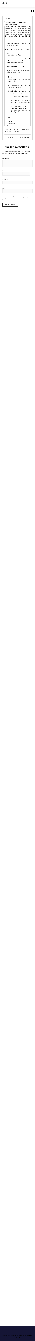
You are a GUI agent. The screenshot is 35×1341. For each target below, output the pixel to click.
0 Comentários (24, 137)
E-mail (5, 179)
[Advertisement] (17, 226)
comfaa (10, 137)
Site (3, 188)
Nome (4, 171)
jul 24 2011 (7, 19)
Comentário (6, 158)
